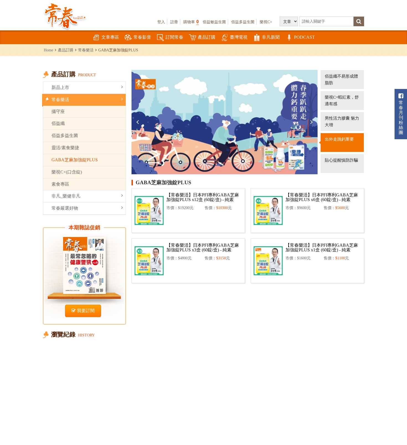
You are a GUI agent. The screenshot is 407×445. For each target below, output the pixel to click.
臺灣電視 (239, 37)
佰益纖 (58, 123)
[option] (225, 122)
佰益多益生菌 (242, 22)
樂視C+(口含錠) (66, 172)
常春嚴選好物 (64, 208)
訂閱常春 (174, 37)
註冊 (174, 22)
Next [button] (310, 122)
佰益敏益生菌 (214, 22)
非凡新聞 (271, 37)
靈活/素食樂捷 (65, 147)
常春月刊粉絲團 (401, 117)
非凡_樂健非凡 (65, 196)
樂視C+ (266, 22)
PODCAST (304, 37)
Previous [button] (138, 122)
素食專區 (60, 184)
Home (48, 50)
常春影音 (142, 37)
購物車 (191, 22)
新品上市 (60, 87)
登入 (161, 22)
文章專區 (110, 37)
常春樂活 (86, 50)
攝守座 (58, 111)
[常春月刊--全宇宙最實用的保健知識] (65, 15)
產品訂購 (206, 37)
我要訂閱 (86, 310)
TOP (390, 424)
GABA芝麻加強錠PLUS (74, 159)
